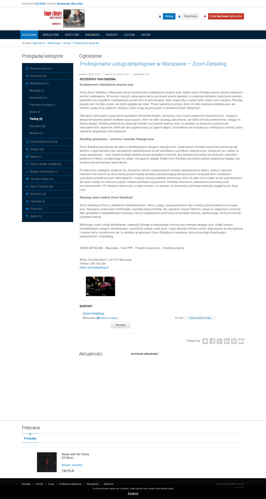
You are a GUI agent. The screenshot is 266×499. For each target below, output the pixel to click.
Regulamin (93, 484)
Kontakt (120, 325)
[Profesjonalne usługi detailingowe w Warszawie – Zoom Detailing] (100, 286)
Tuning (35, 119)
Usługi (37, 149)
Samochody (38, 97)
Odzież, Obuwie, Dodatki (45, 164)
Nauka (36, 156)
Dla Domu (38, 75)
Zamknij (133, 493)
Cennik (39, 484)
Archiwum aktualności (145, 353)
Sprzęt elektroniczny (43, 141)
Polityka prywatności (70, 484)
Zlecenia (129, 34)
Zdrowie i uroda (41, 179)
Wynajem (36, 133)
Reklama (108, 484)
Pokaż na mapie (108, 317)
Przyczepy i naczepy (42, 104)
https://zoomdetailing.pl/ (94, 267)
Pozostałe (37, 126)
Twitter (205, 341)
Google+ (219, 341)
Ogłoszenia (29, 34)
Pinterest (234, 341)
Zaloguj (169, 16)
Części (34, 111)
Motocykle (36, 90)
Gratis (35, 216)
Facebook (212, 341)
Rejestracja (190, 16)
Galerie (146, 34)
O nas (51, 484)
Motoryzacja (39, 83)
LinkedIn (226, 341)
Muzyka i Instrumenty (44, 171)
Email (241, 341)
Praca (36, 208)
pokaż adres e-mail (200, 317)
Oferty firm (72, 34)
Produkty (112, 34)
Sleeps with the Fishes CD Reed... (75, 456)
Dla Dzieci (38, 194)
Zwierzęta (37, 201)
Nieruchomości (41, 68)
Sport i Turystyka (41, 186)
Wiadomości (92, 34)
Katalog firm (51, 34)
